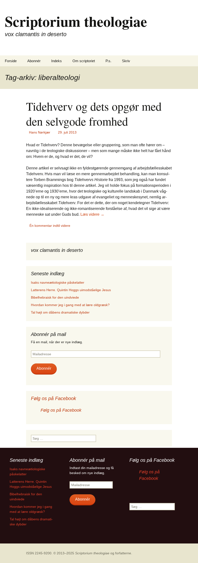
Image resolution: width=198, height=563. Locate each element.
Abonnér (34, 61)
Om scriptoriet (83, 61)
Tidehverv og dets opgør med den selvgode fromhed (94, 113)
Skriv (126, 61)
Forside (11, 61)
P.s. (108, 61)
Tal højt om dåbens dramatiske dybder (60, 312)
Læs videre (92, 214)
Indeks (56, 61)
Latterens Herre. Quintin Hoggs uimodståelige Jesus (71, 290)
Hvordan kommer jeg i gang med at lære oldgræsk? (70, 305)
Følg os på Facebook (53, 398)
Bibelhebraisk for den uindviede (55, 297)
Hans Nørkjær (39, 132)
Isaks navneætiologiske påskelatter (57, 282)
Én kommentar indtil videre (49, 226)
